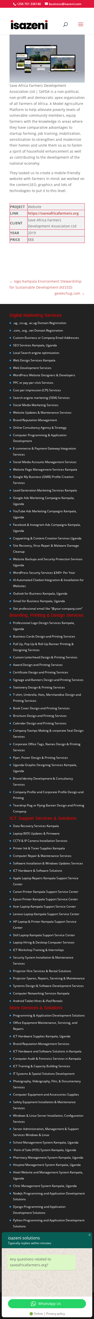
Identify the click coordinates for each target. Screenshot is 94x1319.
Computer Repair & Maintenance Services (42, 856)
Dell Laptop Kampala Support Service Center (44, 935)
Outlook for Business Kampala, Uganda (40, 593)
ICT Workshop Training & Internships (38, 950)
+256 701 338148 (29, 4)
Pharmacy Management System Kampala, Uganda (48, 1157)
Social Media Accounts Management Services (44, 462)
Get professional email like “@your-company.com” (47, 608)
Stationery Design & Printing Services (39, 687)
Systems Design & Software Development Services (48, 986)
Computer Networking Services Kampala (41, 993)
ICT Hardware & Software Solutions (37, 870)
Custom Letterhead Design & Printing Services (45, 657)
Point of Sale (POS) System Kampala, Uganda (44, 1150)
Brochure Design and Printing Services (40, 716)
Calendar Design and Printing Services (39, 723)
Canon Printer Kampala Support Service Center (45, 892)
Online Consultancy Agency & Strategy (39, 427)
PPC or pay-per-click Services (33, 383)
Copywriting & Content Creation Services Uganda (47, 538)
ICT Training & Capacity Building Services (41, 1066)
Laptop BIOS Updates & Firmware (36, 833)
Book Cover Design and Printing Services (41, 708)
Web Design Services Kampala (34, 360)
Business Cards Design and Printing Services (44, 636)
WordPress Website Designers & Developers (44, 375)
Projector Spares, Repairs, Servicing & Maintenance (49, 978)
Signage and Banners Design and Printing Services (48, 680)
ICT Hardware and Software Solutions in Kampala (47, 1051)
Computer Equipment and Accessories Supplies (46, 1094)
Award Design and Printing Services (38, 665)
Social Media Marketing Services (35, 405)
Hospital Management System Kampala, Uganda (47, 1165)
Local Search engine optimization (36, 353)
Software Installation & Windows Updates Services (48, 863)
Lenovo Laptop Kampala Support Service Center (46, 914)
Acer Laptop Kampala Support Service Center (44, 906)
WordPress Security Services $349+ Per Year (44, 573)
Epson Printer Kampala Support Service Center (45, 899)
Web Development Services (32, 368)
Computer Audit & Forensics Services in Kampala (47, 1058)
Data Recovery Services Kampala (36, 826)
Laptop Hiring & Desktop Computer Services (43, 942)
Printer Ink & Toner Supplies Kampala (39, 848)
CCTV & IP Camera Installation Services (40, 841)
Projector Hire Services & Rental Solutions (42, 971)
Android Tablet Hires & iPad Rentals (38, 1001)
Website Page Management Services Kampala (45, 469)
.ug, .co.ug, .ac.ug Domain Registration (39, 323)
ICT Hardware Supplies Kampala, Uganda (41, 1036)
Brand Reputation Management (35, 420)
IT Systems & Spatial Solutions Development (43, 1074)
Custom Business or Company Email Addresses (46, 338)
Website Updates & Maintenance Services (42, 412)
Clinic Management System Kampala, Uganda (45, 1186)
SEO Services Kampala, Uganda (35, 345)
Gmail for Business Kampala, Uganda (39, 601)
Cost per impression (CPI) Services (37, 390)
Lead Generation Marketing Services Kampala (45, 490)
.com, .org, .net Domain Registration (38, 330)
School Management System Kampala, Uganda (45, 1142)
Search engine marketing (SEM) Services (41, 398)
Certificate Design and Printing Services (40, 672)
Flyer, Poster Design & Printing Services (40, 758)
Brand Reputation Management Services (41, 1044)
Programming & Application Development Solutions (49, 1015)
